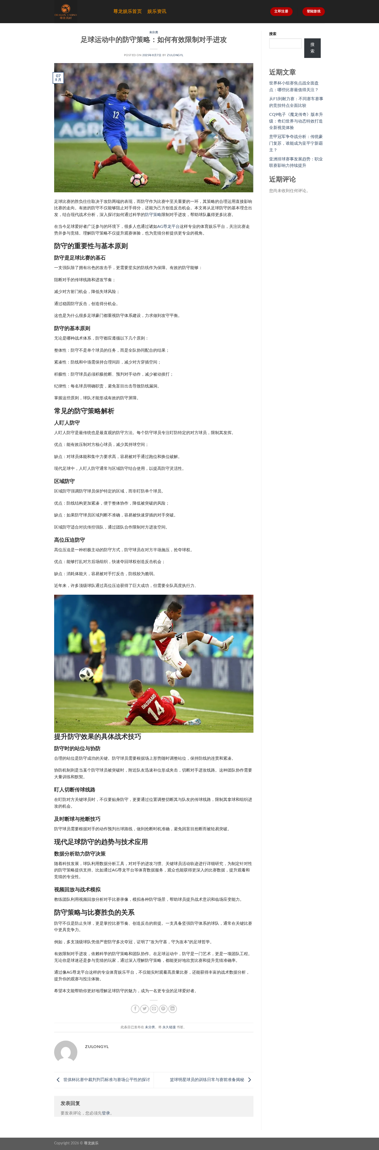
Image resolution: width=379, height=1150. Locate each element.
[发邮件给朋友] (154, 1009)
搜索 (272, 34)
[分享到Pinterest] (163, 1009)
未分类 (153, 32)
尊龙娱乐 (91, 1143)
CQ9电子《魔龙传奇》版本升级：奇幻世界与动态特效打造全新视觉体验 (296, 121)
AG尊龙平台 (168, 226)
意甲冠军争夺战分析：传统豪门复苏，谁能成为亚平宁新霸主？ (296, 143)
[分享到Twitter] (144, 1009)
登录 (106, 1113)
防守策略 (153, 215)
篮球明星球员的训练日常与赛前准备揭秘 (207, 1080)
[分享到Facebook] (135, 1009)
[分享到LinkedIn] (172, 1009)
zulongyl (175, 55)
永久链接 (169, 1027)
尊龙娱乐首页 (127, 11)
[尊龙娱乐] (80, 11)
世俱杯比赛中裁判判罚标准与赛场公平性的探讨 (106, 1080)
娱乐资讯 (156, 11)
